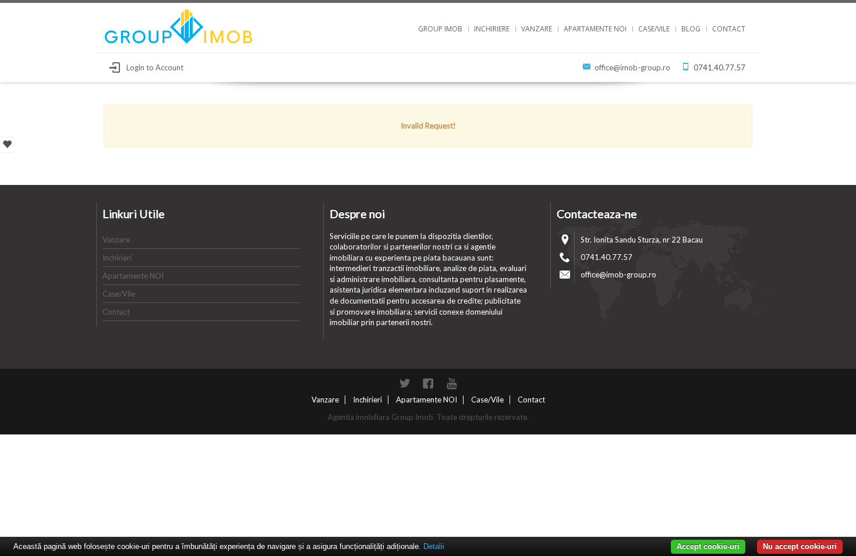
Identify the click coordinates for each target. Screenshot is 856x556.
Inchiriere (492, 29)
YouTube (451, 383)
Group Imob (440, 29)
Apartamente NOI (595, 29)
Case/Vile (654, 29)
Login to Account (154, 67)
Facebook (428, 383)
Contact (728, 29)
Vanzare (536, 29)
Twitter (404, 383)
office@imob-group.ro (632, 67)
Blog (691, 29)
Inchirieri (117, 257)
